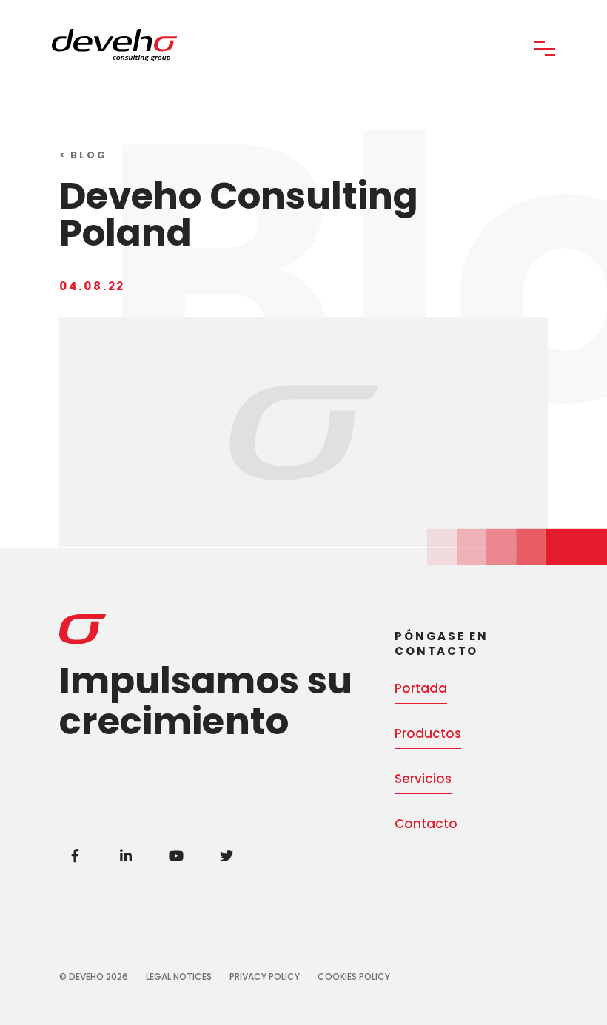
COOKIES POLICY (354, 976)
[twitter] (226, 855)
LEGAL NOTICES (179, 976)
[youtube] (176, 855)
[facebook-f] (75, 855)
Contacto (426, 824)
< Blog (83, 155)
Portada (421, 688)
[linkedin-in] (126, 855)
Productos (428, 733)
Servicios (423, 778)
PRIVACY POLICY (264, 976)
